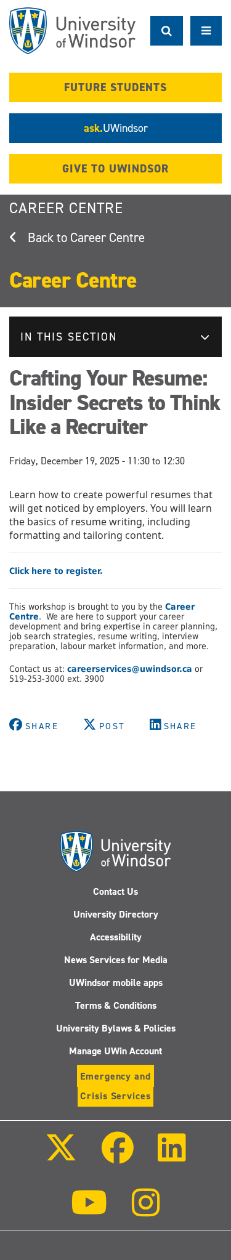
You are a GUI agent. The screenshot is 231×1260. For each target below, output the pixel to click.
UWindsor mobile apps (116, 982)
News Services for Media (116, 959)
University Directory (115, 914)
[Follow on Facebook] (117, 1156)
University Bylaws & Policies (116, 1028)
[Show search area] (166, 31)
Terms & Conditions (115, 1005)
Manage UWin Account (115, 1050)
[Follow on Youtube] (89, 1211)
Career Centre (66, 208)
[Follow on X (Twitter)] (61, 1156)
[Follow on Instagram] (146, 1211)
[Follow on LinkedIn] (172, 1156)
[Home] (72, 30)
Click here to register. (56, 571)
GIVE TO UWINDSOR (115, 168)
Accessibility (116, 937)
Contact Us (115, 891)
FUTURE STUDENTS (115, 87)
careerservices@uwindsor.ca (129, 669)
